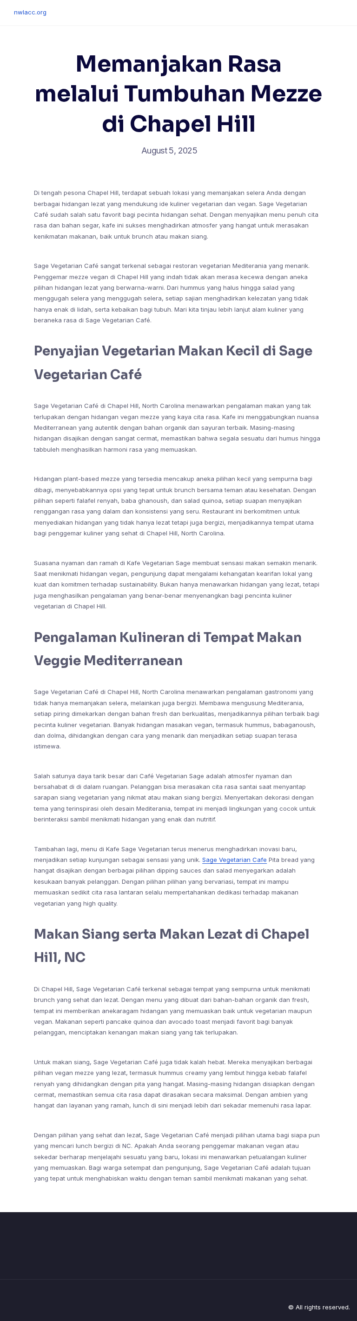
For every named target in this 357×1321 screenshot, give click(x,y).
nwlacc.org (30, 12)
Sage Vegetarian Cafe (234, 859)
